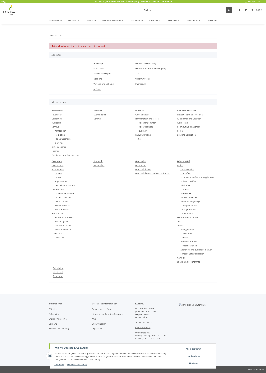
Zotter (180, 225)
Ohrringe (59, 143)
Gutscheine (99, 68)
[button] (239, 10)
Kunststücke (186, 233)
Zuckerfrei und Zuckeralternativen (196, 249)
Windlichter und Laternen (189, 118)
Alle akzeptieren (193, 349)
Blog (3, 1)
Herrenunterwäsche (64, 217)
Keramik (97, 118)
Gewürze (181, 257)
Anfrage (97, 89)
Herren (58, 177)
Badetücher (99, 165)
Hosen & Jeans (61, 221)
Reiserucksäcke (146, 126)
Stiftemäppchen (59, 147)
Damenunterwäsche (64, 193)
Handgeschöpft (188, 229)
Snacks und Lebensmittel (188, 261)
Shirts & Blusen (62, 209)
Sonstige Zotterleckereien (192, 253)
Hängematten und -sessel (147, 118)
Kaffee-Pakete (187, 213)
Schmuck (56, 126)
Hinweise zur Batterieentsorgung (150, 68)
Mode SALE (57, 233)
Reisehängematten (147, 122)
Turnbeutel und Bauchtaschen (66, 155)
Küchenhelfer (100, 114)
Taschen (55, 151)
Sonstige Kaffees (188, 209)
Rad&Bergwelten (143, 134)
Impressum (59, 364)
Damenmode (58, 189)
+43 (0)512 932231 (256, 1)
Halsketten (60, 134)
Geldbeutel (57, 118)
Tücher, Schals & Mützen (63, 185)
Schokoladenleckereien (188, 217)
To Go (138, 139)
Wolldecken (182, 122)
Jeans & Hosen (61, 201)
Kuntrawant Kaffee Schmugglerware (197, 177)
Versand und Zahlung (104, 84)
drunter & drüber (189, 241)
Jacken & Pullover (63, 197)
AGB (137, 73)
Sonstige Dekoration (186, 134)
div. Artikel (58, 272)
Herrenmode (57, 213)
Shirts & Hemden (63, 229)
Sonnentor (57, 276)
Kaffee (180, 165)
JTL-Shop (260, 369)
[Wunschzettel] (246, 10)
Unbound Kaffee (188, 181)
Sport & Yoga (58, 169)
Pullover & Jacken (63, 225)
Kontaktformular (142, 327)
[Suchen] (229, 10)
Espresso (185, 189)
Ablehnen (193, 363)
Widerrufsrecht (142, 78)
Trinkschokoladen (189, 245)
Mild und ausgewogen (191, 201)
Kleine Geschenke (63, 139)
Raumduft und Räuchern (188, 126)
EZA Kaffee (185, 173)
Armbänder (60, 130)
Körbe (180, 130)
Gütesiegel (98, 63)
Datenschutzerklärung (77, 364)
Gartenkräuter (142, 114)
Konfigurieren (193, 356)
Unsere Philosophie (103, 73)
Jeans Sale (59, 237)
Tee (179, 221)
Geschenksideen (143, 169)
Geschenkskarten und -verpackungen (152, 173)
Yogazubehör (61, 181)
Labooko (184, 237)
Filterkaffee (186, 193)
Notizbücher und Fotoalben (190, 114)
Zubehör (143, 130)
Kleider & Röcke (62, 205)
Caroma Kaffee (187, 169)
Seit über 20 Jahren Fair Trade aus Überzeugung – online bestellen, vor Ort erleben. (133, 1)
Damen (58, 173)
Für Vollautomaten (189, 197)
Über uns (98, 78)
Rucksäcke (56, 122)
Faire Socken (57, 165)
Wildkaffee (185, 185)
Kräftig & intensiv (189, 205)
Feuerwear (57, 114)
